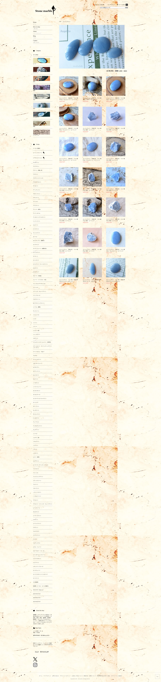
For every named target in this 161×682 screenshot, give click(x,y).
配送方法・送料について (90, 675)
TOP (60, 21)
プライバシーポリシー (65, 675)
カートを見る (123, 4)
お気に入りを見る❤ (99, 4)
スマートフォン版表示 (116, 675)
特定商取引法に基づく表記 (103, 675)
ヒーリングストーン (37, 152)
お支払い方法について (77, 675)
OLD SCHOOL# (48, 644)
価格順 (125, 71)
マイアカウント (111, 4)
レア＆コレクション (37, 157)
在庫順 (120, 71)
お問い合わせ (55, 675)
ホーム (40, 675)
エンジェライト (66, 21)
